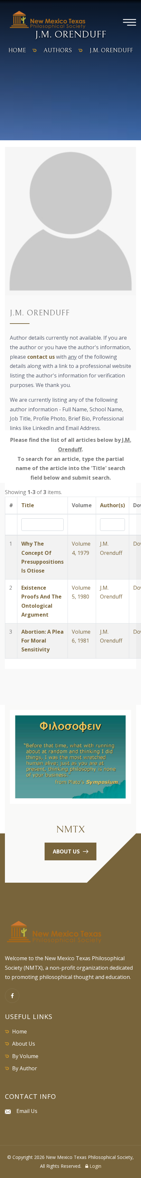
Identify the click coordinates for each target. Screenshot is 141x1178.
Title (27, 505)
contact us (41, 356)
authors (58, 50)
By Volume (25, 1056)
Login (94, 1166)
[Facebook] (12, 995)
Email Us (26, 1111)
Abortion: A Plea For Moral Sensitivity (42, 640)
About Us (23, 1043)
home (17, 50)
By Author (24, 1068)
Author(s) (112, 505)
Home (19, 1031)
